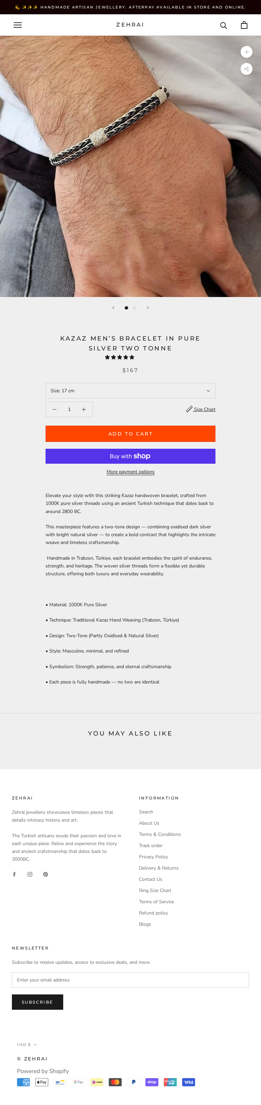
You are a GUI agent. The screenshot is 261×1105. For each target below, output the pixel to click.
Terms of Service (156, 901)
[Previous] (113, 307)
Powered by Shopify (43, 1071)
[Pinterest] (45, 874)
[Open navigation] (17, 25)
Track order (150, 845)
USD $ (24, 1044)
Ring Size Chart (155, 890)
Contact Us (150, 879)
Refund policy (153, 913)
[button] (120, 357)
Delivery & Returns (159, 868)
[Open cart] (244, 25)
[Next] (148, 307)
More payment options (131, 471)
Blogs (145, 924)
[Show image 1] (126, 308)
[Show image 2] (134, 308)
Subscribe (37, 1002)
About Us (149, 823)
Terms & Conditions (160, 834)
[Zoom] (247, 52)
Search (146, 812)
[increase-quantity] (83, 409)
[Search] (224, 25)
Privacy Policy (153, 857)
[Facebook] (14, 874)
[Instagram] (30, 874)
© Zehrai (32, 1059)
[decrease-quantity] (54, 409)
